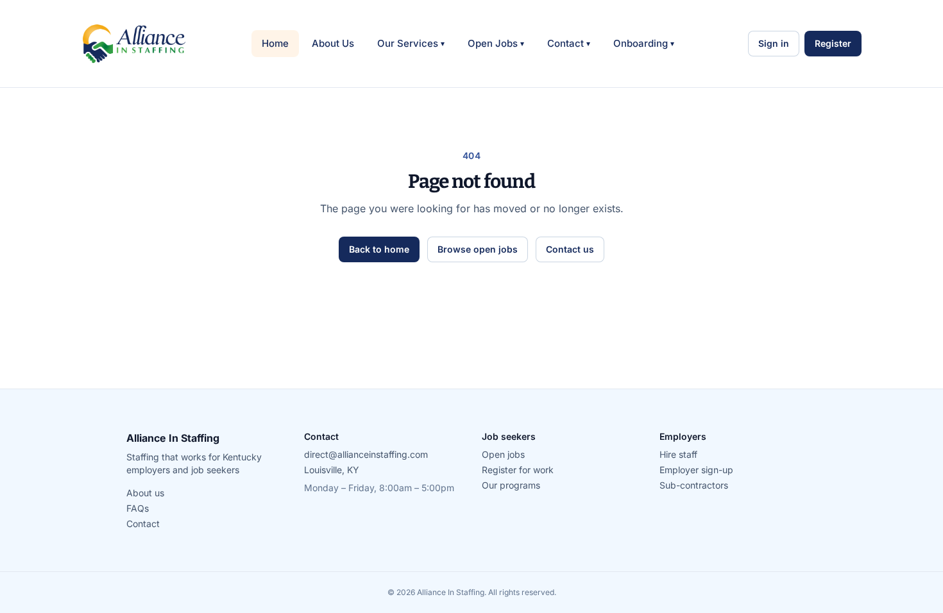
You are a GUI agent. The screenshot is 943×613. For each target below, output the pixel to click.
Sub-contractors (693, 485)
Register (833, 43)
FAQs (137, 508)
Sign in (773, 43)
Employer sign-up (696, 469)
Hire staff (678, 454)
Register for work (518, 469)
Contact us (570, 249)
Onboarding (643, 43)
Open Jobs (496, 43)
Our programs (511, 485)
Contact (568, 43)
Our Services (411, 43)
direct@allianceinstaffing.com (366, 454)
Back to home (379, 249)
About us (145, 492)
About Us (333, 43)
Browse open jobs (478, 249)
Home (275, 43)
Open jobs (503, 454)
